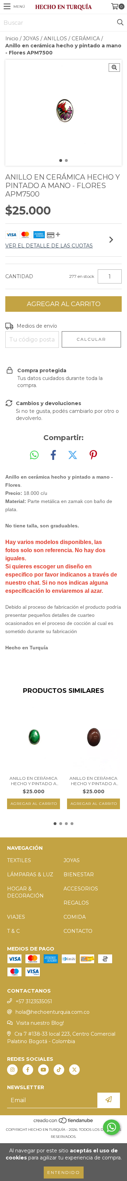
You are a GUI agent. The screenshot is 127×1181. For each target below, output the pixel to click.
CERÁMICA (86, 38)
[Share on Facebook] (53, 455)
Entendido (63, 1172)
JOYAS (31, 38)
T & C (13, 931)
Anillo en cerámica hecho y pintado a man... (34, 781)
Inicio (11, 38)
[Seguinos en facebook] (28, 1069)
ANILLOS (55, 38)
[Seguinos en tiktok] (59, 1069)
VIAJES (16, 917)
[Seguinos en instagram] (12, 1069)
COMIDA (75, 917)
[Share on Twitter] (72, 455)
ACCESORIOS (81, 888)
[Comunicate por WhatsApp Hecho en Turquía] (111, 1127)
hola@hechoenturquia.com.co (53, 1012)
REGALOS (76, 903)
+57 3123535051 (34, 1001)
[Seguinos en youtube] (43, 1069)
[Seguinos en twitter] (74, 1069)
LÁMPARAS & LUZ (30, 874)
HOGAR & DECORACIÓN (25, 892)
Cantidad (19, 276)
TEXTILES (19, 860)
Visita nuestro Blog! (40, 1023)
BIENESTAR (79, 874)
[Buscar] (120, 22)
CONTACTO (78, 931)
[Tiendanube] (64, 1122)
